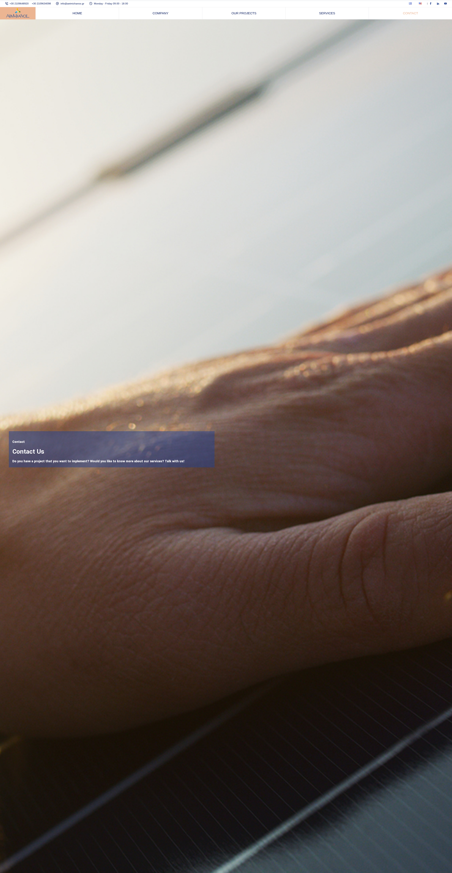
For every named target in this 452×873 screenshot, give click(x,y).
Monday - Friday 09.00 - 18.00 (111, 3)
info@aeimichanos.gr (72, 3)
